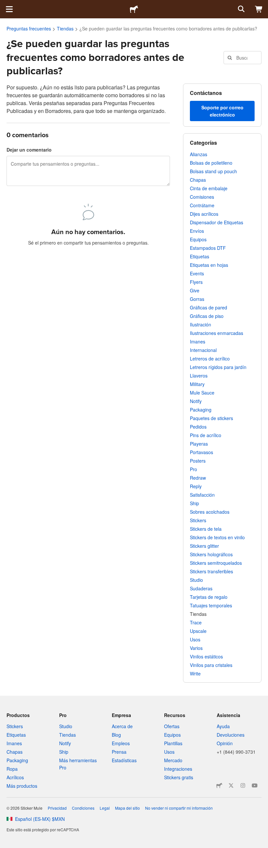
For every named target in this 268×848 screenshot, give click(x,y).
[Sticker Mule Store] (219, 785)
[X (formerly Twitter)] (231, 785)
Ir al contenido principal (5, 5)
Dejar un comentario (29, 149)
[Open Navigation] (9, 9)
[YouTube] (254, 785)
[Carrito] (259, 9)
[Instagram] (242, 785)
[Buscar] (240, 9)
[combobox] (242, 57)
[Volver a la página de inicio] (134, 9)
